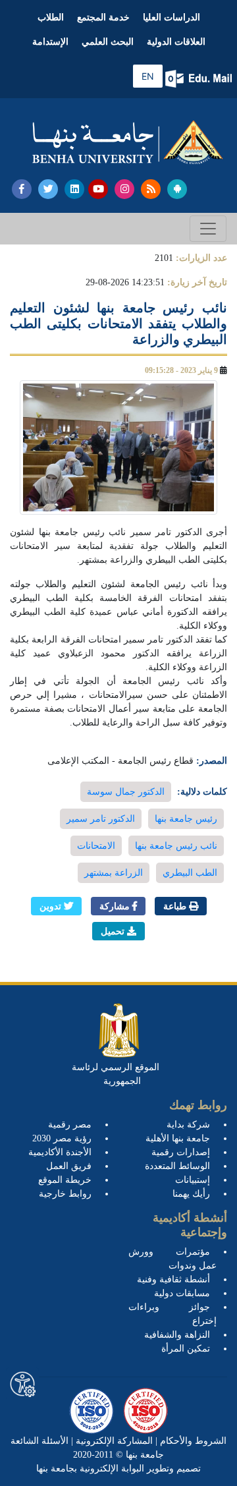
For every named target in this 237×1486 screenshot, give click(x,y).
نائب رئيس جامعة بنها (176, 846)
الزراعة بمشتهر (113, 873)
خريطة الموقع (65, 1180)
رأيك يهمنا (191, 1194)
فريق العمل (69, 1166)
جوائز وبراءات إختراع (172, 1314)
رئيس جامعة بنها (186, 819)
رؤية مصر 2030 (62, 1138)
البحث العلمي (108, 42)
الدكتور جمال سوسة (126, 792)
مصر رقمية (70, 1124)
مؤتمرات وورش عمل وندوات (172, 1259)
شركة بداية (188, 1124)
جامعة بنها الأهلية (177, 1138)
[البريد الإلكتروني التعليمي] (200, 79)
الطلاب (51, 17)
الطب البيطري (190, 873)
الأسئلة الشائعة (39, 1441)
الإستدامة (50, 42)
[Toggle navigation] (208, 228)
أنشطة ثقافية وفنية (173, 1279)
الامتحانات (96, 846)
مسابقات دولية (182, 1293)
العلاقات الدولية (176, 42)
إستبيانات (192, 1180)
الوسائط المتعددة (177, 1166)
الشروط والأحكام (191, 1441)
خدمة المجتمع (103, 17)
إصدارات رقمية (180, 1152)
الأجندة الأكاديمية (60, 1152)
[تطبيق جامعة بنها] (177, 189)
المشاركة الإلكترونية (113, 1441)
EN (148, 76)
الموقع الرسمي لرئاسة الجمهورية (115, 1074)
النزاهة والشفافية (177, 1335)
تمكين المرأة (185, 1349)
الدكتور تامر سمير (100, 819)
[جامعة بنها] (127, 142)
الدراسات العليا (171, 17)
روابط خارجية (65, 1194)
